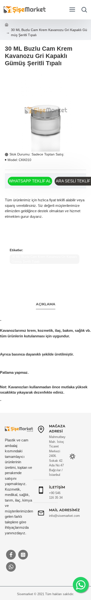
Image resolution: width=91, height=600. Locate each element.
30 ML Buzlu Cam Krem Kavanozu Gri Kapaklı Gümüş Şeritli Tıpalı (44, 259)
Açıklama (45, 304)
